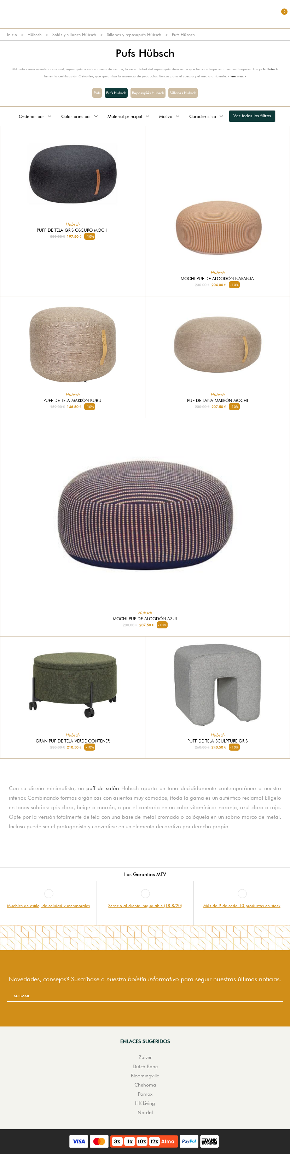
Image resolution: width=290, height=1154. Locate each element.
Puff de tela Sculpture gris (217, 741)
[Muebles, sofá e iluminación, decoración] (145, 14)
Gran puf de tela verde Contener (73, 741)
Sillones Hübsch (183, 92)
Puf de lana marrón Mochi (217, 400)
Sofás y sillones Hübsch (74, 34)
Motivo (165, 116)
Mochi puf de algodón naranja (217, 279)
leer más (237, 76)
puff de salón (102, 788)
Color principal (76, 116)
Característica (202, 116)
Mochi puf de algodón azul (145, 619)
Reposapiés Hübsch (148, 92)
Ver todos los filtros (252, 115)
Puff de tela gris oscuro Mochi (73, 230)
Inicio (12, 34)
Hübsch (35, 34)
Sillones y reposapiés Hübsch (134, 34)
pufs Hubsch (268, 69)
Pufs (97, 92)
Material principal (125, 116)
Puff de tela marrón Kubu (73, 400)
